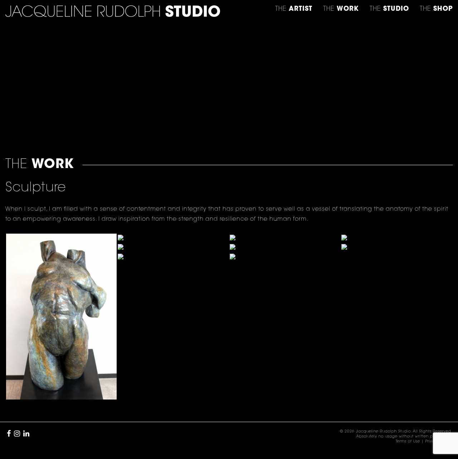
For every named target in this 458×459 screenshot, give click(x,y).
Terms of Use (408, 442)
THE (436, 9)
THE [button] (293, 9)
